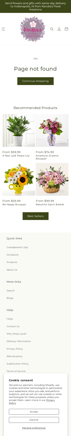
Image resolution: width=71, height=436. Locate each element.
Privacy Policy (15, 348)
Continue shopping (35, 81)
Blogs (10, 298)
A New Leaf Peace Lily (16, 155)
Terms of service (16, 371)
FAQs (10, 318)
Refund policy (14, 356)
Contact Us (13, 326)
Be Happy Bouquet (14, 204)
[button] (51, 29)
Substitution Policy (18, 363)
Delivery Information (19, 341)
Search (11, 290)
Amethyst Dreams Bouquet (47, 157)
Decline (34, 419)
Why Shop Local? (17, 333)
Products (12, 262)
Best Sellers (36, 216)
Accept (34, 411)
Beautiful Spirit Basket (50, 204)
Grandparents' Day (17, 247)
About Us (12, 269)
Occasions (12, 254)
